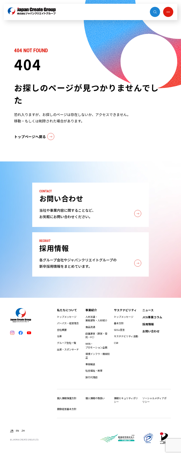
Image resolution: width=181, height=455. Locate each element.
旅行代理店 (91, 377)
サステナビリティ (125, 310)
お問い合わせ (151, 331)
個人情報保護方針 (66, 398)
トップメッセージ (66, 316)
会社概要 (62, 329)
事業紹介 (91, 310)
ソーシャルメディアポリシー (154, 400)
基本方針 (119, 323)
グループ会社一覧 (66, 343)
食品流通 (90, 327)
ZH (23, 430)
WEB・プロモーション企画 (96, 345)
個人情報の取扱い (95, 398)
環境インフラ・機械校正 (97, 355)
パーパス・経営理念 (68, 323)
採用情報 (148, 324)
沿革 (59, 336)
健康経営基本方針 (66, 409)
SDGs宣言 (119, 329)
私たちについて (67, 310)
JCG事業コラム (152, 317)
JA (11, 430)
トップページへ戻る (30, 136)
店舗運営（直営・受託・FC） (96, 335)
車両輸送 (90, 364)
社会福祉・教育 (93, 370)
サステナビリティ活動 (126, 336)
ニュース (148, 310)
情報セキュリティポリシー (126, 400)
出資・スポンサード (68, 349)
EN (17, 430)
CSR (116, 343)
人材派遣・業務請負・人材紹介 (96, 318)
